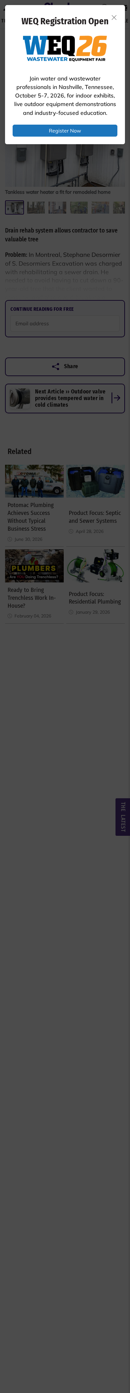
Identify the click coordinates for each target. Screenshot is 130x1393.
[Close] (114, 17)
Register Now (65, 130)
